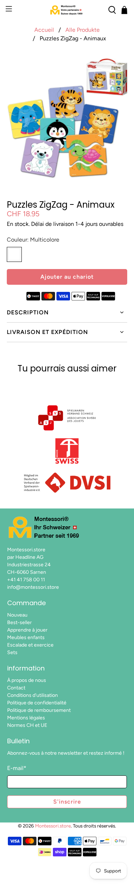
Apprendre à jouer (27, 630)
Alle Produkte (82, 30)
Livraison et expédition (47, 332)
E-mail (16, 768)
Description (28, 312)
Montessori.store (53, 826)
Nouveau (17, 615)
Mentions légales (26, 718)
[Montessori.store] (67, 10)
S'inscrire (67, 801)
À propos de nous (26, 680)
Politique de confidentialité (36, 703)
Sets (12, 652)
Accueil (44, 30)
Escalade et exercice (30, 645)
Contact (16, 688)
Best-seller (19, 622)
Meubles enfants (26, 637)
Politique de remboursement (39, 710)
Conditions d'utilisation (32, 695)
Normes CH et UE (27, 725)
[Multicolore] (14, 254)
